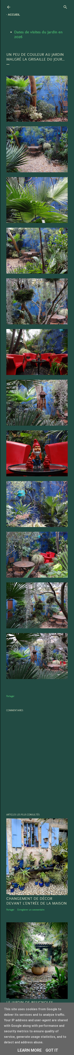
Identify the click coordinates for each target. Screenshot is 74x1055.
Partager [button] (10, 696)
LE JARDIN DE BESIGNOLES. (30, 1002)
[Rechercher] (65, 6)
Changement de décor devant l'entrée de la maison (36, 901)
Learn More (30, 1050)
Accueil (14, 14)
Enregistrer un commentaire (30, 909)
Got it (52, 1050)
